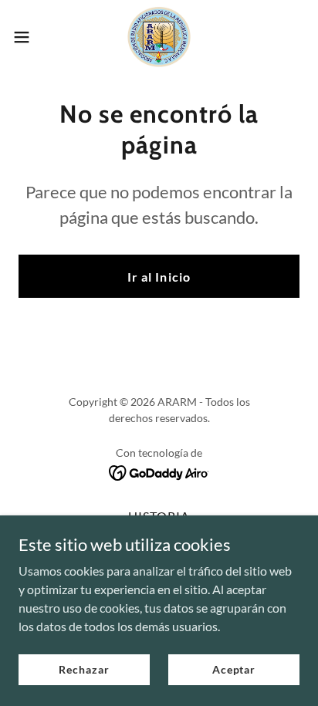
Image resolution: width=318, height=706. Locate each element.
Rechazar (84, 669)
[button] (29, 37)
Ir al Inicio (158, 276)
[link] (159, 37)
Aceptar (233, 669)
